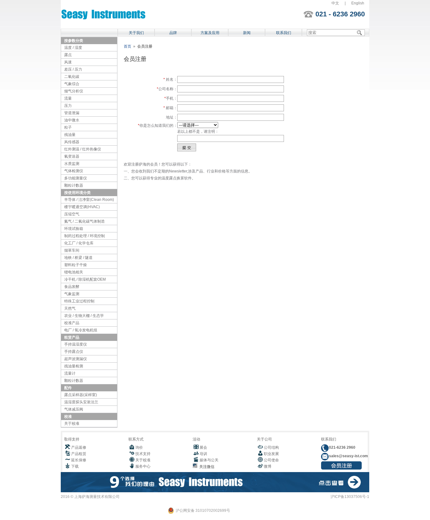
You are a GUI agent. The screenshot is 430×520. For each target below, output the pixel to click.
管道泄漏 (71, 113)
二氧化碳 (71, 76)
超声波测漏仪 (75, 359)
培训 (203, 454)
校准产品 (71, 323)
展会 (203, 447)
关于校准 (71, 423)
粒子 (68, 127)
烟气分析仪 (73, 91)
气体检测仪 (73, 171)
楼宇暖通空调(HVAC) (82, 207)
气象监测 (71, 294)
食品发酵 (71, 286)
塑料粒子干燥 (75, 265)
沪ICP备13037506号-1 (350, 496)
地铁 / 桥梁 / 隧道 (78, 257)
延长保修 (78, 460)
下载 (75, 466)
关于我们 (136, 33)
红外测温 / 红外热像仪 (82, 149)
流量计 (70, 373)
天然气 (70, 308)
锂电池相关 (73, 272)
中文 (335, 3)
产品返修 (78, 447)
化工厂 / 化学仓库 (78, 243)
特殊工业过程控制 (79, 301)
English (357, 3)
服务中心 (142, 466)
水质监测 (71, 163)
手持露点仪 (73, 351)
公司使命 (271, 460)
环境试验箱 (73, 228)
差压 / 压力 (73, 69)
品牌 (173, 33)
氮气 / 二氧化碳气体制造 (84, 221)
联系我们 (283, 33)
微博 (267, 466)
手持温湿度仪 (75, 344)
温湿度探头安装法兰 (81, 402)
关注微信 (205, 466)
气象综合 (71, 84)
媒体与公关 (209, 460)
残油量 (70, 134)
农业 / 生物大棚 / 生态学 (84, 315)
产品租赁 (78, 454)
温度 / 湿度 (73, 47)
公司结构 (271, 447)
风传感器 (71, 142)
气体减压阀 (73, 409)
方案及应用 (210, 33)
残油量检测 (73, 366)
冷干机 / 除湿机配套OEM (85, 279)
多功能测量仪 (75, 178)
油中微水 (71, 120)
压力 (68, 105)
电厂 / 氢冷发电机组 (80, 330)
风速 (68, 62)
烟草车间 (71, 250)
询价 (139, 447)
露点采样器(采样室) (80, 395)
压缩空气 (71, 214)
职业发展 (271, 454)
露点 (68, 55)
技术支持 (142, 454)
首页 (127, 46)
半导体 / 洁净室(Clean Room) (89, 199)
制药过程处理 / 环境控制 (84, 236)
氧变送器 (71, 156)
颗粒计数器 (73, 185)
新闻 (247, 33)
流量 (68, 98)
